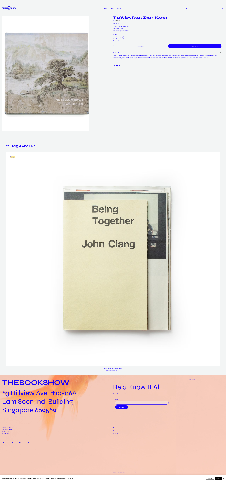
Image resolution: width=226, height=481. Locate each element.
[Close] (224, 478)
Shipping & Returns (7, 456)
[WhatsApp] (114, 65)
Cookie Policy (6, 462)
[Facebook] (117, 65)
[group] (113, 291)
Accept (218, 478)
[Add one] (122, 37)
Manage (210, 478)
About (115, 460)
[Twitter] (122, 65)
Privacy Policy (6, 460)
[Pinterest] (119, 65)
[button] (223, 8)
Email (117, 428)
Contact (115, 463)
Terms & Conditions (8, 458)
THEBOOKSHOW (35, 411)
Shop (114, 457)
